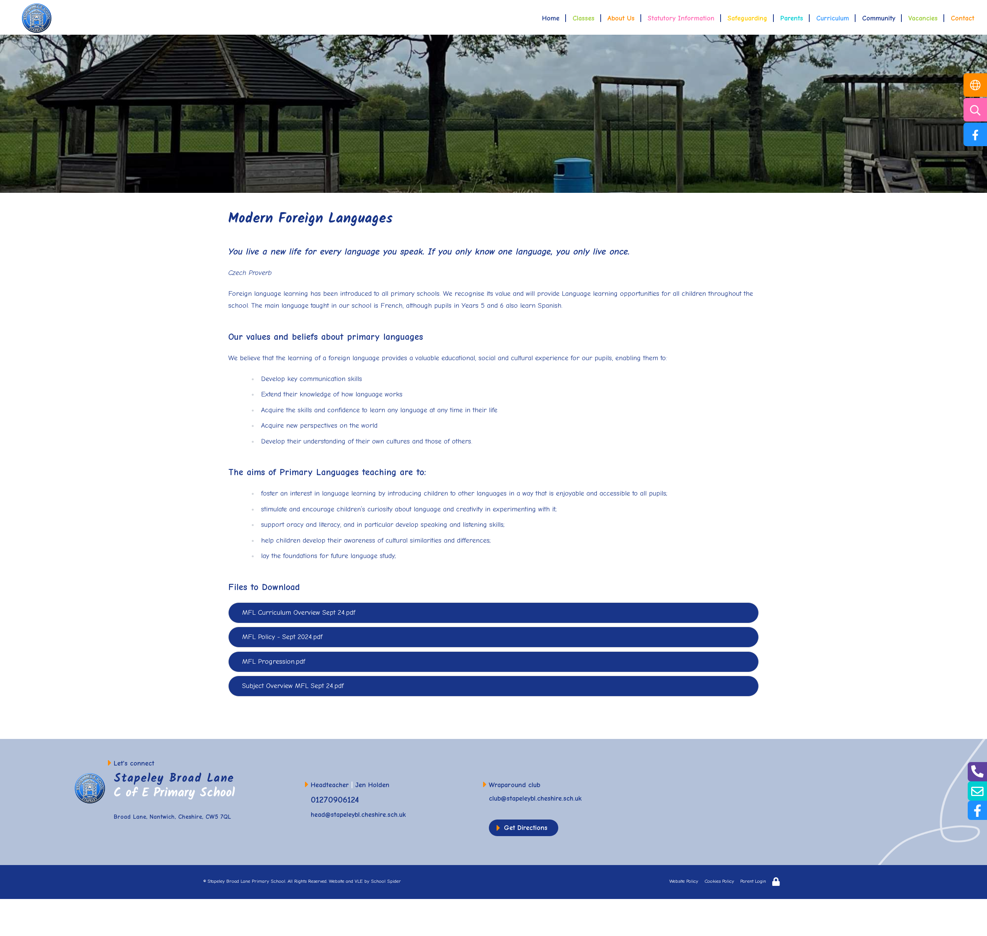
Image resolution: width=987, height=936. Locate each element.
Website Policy (683, 881)
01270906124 (335, 799)
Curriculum (832, 18)
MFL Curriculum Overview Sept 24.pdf (298, 613)
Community (878, 18)
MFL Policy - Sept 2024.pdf (282, 637)
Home (550, 18)
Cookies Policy (719, 881)
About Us (621, 18)
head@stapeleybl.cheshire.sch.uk (358, 815)
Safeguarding (747, 18)
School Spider (386, 881)
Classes (584, 18)
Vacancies (923, 18)
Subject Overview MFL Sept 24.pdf (293, 686)
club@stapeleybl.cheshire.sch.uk (535, 798)
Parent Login (753, 881)
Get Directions (525, 828)
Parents (791, 18)
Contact (962, 18)
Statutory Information (681, 18)
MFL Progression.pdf (273, 662)
